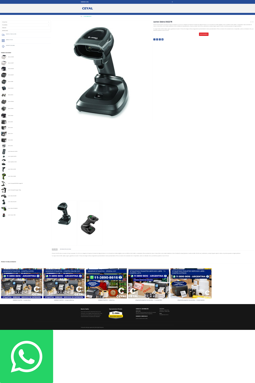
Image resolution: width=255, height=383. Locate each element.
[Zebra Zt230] (4, 122)
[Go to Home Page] (81, 16)
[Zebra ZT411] (4, 133)
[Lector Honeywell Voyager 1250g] (4, 190)
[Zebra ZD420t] (4, 109)
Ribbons (4, 27)
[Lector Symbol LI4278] (4, 156)
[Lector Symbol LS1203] (4, 162)
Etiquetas (4, 22)
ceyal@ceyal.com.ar (163, 314)
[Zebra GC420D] (4, 57)
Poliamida (4, 25)
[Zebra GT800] (4, 82)
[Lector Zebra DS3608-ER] (4, 208)
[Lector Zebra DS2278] (4, 202)
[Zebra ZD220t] (4, 88)
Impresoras (5, 30)
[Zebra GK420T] (4, 75)
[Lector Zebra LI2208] (4, 169)
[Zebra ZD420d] (4, 101)
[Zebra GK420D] (4, 69)
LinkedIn (160, 39)
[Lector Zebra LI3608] (4, 176)
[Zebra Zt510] (4, 146)
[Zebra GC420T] (4, 63)
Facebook (154, 39)
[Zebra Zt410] (4, 127)
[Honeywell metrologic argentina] (87, 8)
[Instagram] (172, 2)
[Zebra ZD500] (4, 116)
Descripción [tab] (55, 249)
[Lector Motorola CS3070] (4, 151)
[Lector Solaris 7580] (4, 215)
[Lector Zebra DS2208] (4, 196)
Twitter (157, 39)
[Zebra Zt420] (4, 140)
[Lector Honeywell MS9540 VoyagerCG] (4, 183)
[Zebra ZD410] (4, 95)
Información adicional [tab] (65, 249)
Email (162, 39)
